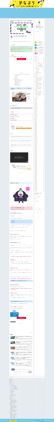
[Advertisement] (27, 14)
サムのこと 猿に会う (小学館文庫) (19, 126)
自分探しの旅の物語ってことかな (17, 81)
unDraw (12, 205)
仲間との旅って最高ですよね (17, 84)
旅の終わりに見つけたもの (17, 83)
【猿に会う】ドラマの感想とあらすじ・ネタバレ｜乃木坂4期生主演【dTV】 (21, 74)
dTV (11, 146)
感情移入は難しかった (17, 82)
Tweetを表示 (12, 245)
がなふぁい (39, 24)
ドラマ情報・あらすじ (16, 75)
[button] (43, 31)
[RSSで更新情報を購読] (39, 28)
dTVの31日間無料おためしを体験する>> (21, 59)
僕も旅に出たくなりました (17, 85)
